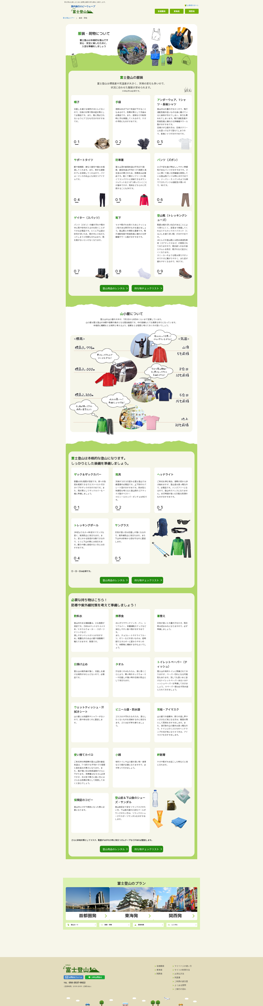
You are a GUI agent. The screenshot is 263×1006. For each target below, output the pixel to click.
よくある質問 (180, 985)
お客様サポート (193, 5)
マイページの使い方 (183, 966)
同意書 (177, 977)
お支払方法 (179, 974)
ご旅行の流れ (180, 989)
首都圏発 (161, 11)
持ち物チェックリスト (146, 288)
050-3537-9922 (77, 982)
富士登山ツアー (69, 18)
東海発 (177, 11)
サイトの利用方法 (182, 970)
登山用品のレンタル (114, 288)
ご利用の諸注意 (181, 981)
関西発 (192, 11)
